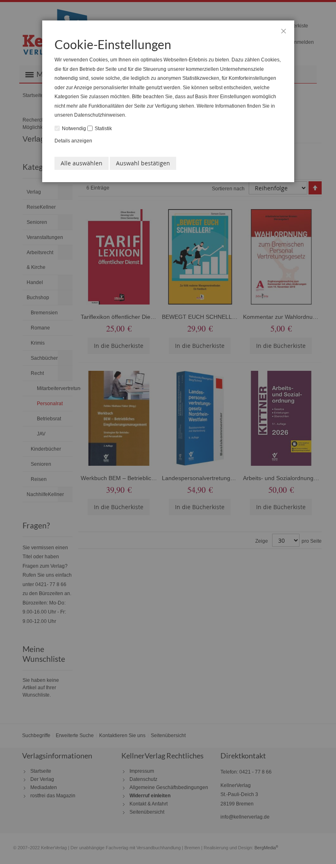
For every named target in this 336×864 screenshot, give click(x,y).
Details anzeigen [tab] (73, 141)
